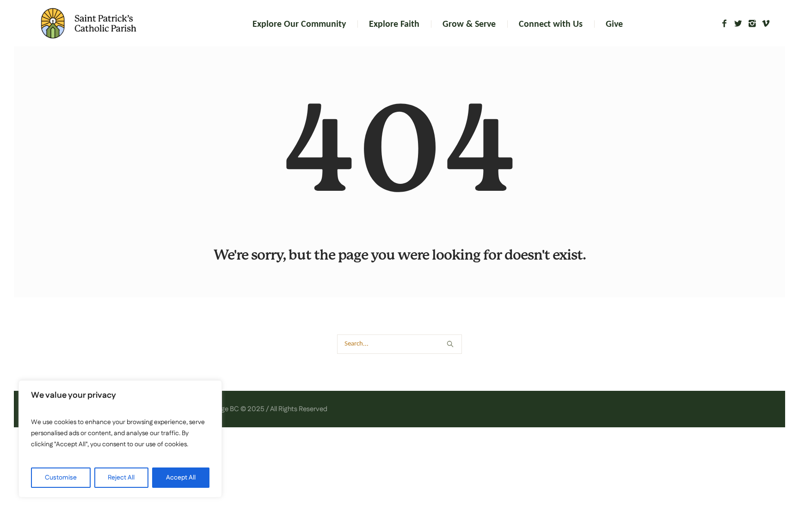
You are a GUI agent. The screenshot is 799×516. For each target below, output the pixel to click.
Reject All (121, 477)
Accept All (181, 477)
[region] (120, 439)
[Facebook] (724, 23)
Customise (61, 477)
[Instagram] (752, 23)
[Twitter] (738, 23)
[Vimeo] (766, 23)
